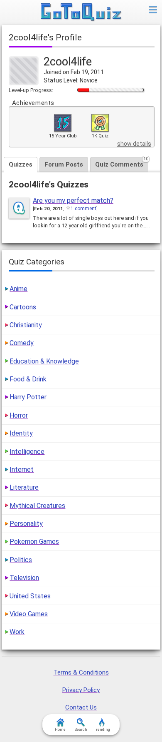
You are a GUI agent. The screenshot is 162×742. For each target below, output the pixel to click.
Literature (24, 487)
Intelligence (27, 452)
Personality (26, 524)
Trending (102, 729)
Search (81, 729)
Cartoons (23, 307)
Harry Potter (28, 397)
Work (17, 632)
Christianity (26, 325)
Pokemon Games (34, 541)
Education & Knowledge (44, 361)
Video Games (29, 614)
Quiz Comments (121, 162)
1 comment (83, 209)
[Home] (81, 12)
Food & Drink (28, 379)
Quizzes (20, 164)
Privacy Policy (81, 690)
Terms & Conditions (81, 672)
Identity (21, 433)
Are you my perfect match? (73, 200)
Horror (19, 415)
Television (24, 578)
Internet (22, 469)
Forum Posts (63, 164)
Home (60, 729)
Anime (18, 289)
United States (30, 596)
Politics (21, 560)
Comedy (22, 343)
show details (134, 143)
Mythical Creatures (37, 506)
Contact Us (81, 707)
